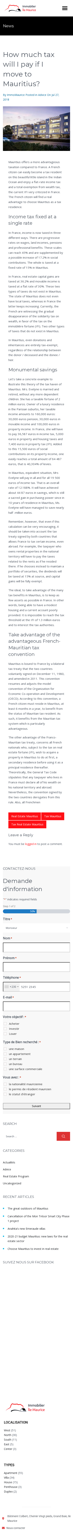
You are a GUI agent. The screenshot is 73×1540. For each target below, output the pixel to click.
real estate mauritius (24, 816)
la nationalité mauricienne (25, 1084)
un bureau (15, 1064)
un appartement (20, 1054)
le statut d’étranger (22, 1094)
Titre (7, 919)
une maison (16, 1049)
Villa (6, 1477)
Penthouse (11, 1487)
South (7, 1439)
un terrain (15, 1059)
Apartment (10, 1473)
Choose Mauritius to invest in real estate (33, 1249)
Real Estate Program (16, 1176)
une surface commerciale (25, 1069)
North (7, 1435)
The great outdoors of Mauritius (28, 1208)
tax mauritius (52, 816)
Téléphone (12, 977)
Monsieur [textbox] (11, 928)
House (8, 1482)
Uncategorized (12, 1183)
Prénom (10, 958)
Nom (7, 938)
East (6, 1444)
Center (8, 1449)
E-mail (8, 997)
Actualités (9, 1162)
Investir (14, 1029)
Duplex (8, 1491)
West (7, 1430)
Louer (13, 1034)
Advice (42, 95)
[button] (64, 8)
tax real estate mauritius (27, 824)
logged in (31, 844)
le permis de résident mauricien (30, 1089)
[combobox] (36, 928)
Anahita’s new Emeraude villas (26, 1228)
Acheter (14, 1024)
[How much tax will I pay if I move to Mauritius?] (36, 128)
